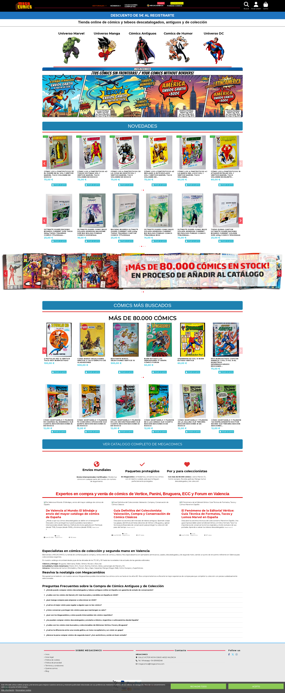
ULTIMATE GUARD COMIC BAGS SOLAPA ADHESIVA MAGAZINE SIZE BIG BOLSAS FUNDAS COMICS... (192, 232)
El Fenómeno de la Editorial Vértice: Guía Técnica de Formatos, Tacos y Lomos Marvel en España (207, 514)
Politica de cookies (52, 660)
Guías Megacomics (58, 536)
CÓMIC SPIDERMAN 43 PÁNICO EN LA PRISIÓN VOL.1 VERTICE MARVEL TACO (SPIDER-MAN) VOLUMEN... (125, 174)
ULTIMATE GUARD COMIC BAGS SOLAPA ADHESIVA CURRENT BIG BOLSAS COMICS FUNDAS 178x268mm (225, 232)
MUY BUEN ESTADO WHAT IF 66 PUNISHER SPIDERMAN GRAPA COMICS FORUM (193, 360)
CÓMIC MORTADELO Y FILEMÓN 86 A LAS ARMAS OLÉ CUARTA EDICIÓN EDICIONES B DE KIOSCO (159, 423)
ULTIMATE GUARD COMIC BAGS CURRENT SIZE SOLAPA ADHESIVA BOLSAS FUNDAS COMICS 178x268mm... (92, 232)
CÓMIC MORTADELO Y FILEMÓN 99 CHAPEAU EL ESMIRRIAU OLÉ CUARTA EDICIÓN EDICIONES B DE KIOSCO (58, 423)
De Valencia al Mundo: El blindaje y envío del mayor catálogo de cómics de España (72, 514)
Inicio (47, 654)
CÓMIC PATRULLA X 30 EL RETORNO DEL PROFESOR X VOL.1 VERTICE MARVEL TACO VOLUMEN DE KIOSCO (192, 174)
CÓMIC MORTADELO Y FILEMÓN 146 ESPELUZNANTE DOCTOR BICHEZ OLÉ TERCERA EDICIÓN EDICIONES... (226, 423)
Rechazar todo (198, 686)
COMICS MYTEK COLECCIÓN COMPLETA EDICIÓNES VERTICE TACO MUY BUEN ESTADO (59, 173)
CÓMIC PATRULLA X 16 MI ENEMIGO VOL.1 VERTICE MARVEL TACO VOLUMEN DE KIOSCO (157, 174)
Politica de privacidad (53, 663)
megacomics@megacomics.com (151, 664)
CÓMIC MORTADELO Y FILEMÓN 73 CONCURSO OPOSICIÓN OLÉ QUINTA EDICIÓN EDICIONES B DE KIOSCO (92, 423)
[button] (141, 190)
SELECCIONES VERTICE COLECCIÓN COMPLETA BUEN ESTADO (125, 360)
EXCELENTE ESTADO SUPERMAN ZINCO (87, 360)
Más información (7, 690)
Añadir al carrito (60, 185)
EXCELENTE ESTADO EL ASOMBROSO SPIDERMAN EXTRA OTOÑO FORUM (56, 360)
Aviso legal (49, 657)
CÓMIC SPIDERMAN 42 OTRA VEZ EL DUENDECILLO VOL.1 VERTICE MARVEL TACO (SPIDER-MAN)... (90, 174)
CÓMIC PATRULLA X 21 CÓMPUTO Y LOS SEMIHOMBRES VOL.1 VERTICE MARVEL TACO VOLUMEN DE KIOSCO (225, 175)
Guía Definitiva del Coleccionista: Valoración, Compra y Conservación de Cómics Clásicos (142, 514)
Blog (47, 671)
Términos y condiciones (54, 666)
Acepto (256, 686)
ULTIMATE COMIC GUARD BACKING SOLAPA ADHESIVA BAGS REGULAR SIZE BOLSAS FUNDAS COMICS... (124, 232)
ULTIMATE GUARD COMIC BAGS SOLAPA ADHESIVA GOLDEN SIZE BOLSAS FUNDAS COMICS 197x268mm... (58, 232)
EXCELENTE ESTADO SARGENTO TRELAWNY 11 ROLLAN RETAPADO (156, 360)
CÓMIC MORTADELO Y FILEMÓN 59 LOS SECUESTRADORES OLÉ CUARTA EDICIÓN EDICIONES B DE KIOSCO (125, 423)
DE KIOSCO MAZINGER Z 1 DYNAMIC (223, 360)
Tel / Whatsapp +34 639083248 (150, 661)
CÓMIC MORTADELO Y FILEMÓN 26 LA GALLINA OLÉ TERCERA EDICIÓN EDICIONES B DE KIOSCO (193, 423)
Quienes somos (51, 668)
